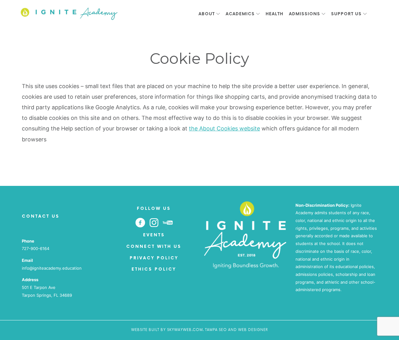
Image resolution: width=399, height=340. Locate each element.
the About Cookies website (224, 128)
